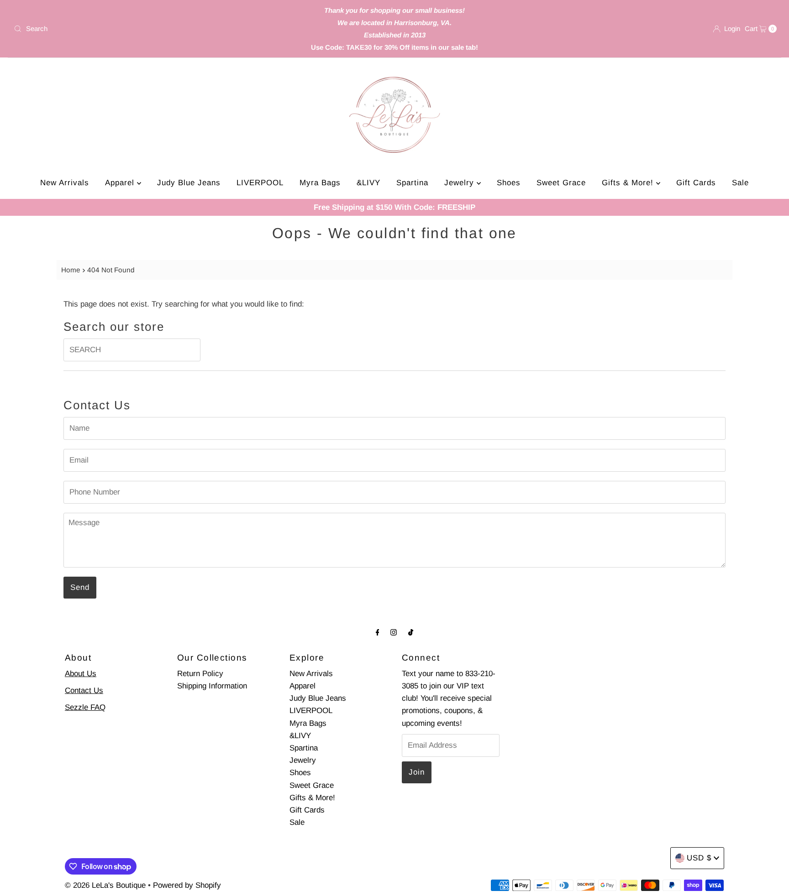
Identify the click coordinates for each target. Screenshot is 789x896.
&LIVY (368, 182)
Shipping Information (212, 686)
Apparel (121, 182)
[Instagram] (393, 632)
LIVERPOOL (260, 182)
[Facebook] (377, 632)
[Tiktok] (410, 632)
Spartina (412, 182)
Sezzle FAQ (85, 707)
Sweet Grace (561, 182)
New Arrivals (64, 182)
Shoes (509, 182)
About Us (80, 673)
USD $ (699, 858)
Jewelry (460, 182)
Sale (740, 182)
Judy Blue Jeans (189, 182)
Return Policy (200, 673)
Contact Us (84, 690)
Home (70, 270)
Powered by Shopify (187, 885)
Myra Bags (320, 182)
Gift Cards (696, 182)
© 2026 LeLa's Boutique (105, 885)
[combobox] (136, 29)
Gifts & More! (629, 182)
